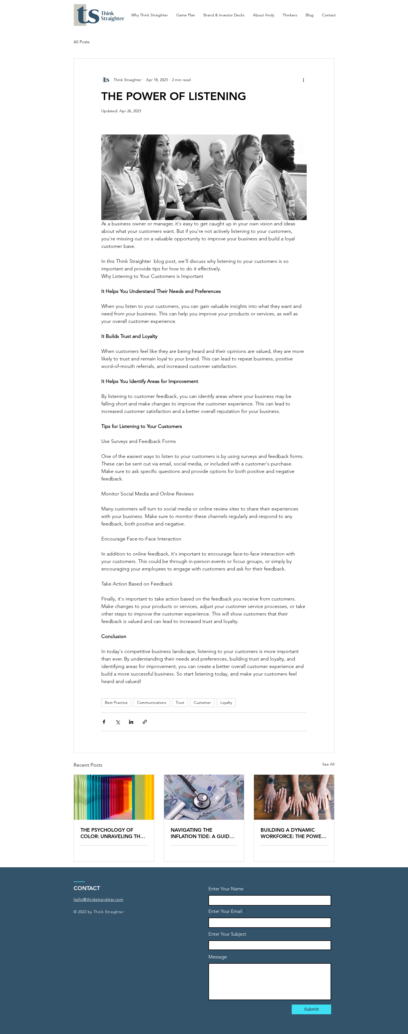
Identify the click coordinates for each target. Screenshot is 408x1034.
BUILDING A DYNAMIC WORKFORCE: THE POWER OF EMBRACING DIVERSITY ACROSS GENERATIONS (293, 833)
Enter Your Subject (227, 934)
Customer (202, 702)
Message (217, 957)
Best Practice (116, 702)
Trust (180, 702)
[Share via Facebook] (104, 721)
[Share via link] (144, 721)
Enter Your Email (225, 911)
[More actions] (303, 79)
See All (328, 764)
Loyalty (226, 702)
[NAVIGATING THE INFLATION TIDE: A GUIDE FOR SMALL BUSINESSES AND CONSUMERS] (204, 797)
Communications (151, 702)
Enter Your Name (225, 888)
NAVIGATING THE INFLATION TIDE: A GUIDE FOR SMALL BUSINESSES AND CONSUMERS (202, 833)
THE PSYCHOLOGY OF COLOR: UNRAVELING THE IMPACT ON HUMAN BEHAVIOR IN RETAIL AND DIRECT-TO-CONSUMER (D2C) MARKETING (111, 833)
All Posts (81, 41)
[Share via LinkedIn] (131, 721)
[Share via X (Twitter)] (117, 721)
